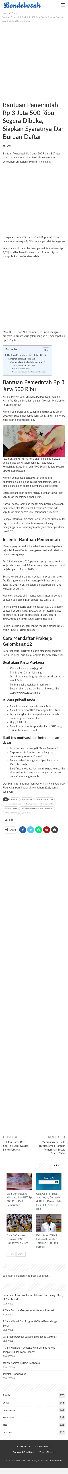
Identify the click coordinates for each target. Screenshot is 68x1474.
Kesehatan (8, 1417)
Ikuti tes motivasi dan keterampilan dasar (29, 372)
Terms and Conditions (23, 1452)
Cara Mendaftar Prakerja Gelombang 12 (27, 362)
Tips (5, 1425)
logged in (22, 1276)
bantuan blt (27, 799)
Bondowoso (9, 1410)
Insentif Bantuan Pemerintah (22, 359)
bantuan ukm (31, 804)
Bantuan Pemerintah (14, 153)
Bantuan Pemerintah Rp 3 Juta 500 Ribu (27, 355)
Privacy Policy (23, 1446)
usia (37, 252)
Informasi (8, 1432)
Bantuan (14, 799)
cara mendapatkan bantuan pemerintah (37, 808)
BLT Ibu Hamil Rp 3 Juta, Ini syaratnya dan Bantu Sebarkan (15, 1146)
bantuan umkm (47, 804)
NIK (25, 332)
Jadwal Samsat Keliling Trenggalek (21, 1363)
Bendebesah (56, 1460)
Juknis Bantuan (11, 813)
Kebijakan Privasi (43, 1446)
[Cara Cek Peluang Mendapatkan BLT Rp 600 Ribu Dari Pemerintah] (19, 1181)
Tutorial (7, 1395)
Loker (8, 1214)
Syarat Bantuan (27, 813)
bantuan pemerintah (44, 799)
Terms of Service (47, 1452)
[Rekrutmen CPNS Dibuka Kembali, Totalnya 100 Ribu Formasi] (49, 1223)
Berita (4, 97)
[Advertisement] (34, 58)
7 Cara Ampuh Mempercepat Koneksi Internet (28, 1310)
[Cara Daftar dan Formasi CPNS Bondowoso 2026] (19, 1223)
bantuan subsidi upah (13, 804)
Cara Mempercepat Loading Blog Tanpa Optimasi (30, 1337)
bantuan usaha (11, 808)
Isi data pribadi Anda (21, 369)
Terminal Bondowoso (14, 1374)
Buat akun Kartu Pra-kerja (24, 366)
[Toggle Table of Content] (44, 350)
